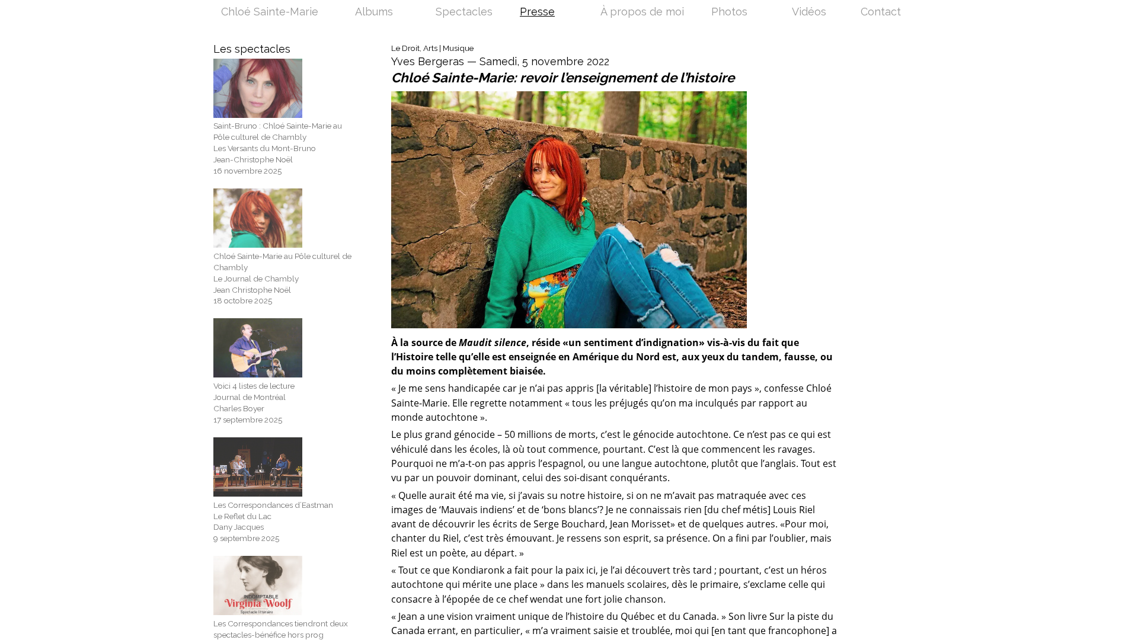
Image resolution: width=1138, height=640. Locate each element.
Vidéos (809, 12)
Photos (729, 12)
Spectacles (464, 12)
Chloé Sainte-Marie (269, 12)
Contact (881, 12)
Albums (374, 12)
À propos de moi (642, 12)
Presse (537, 12)
